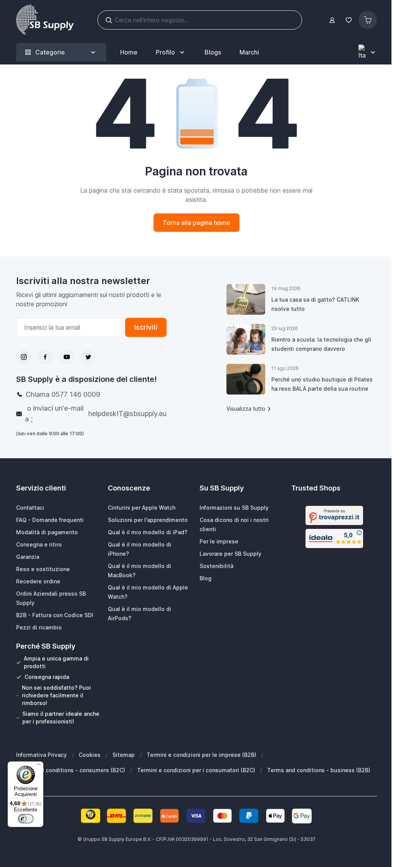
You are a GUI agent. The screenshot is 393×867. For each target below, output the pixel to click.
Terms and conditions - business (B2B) (318, 770)
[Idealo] (334, 538)
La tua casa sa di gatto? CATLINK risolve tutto (315, 304)
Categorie (50, 52)
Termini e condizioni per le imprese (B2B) (201, 754)
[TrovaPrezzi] (334, 515)
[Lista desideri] (348, 20)
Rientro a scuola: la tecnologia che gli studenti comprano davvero (321, 344)
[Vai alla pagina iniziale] (45, 20)
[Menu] (38, 766)
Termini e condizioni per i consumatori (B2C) (196, 770)
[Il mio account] (332, 20)
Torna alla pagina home (196, 222)
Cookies (90, 754)
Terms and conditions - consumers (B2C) (70, 770)
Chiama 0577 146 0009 (63, 394)
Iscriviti (145, 327)
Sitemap (123, 754)
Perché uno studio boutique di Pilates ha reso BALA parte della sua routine (322, 384)
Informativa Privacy (41, 754)
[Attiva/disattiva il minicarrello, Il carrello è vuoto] (367, 20)
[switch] (25, 818)
